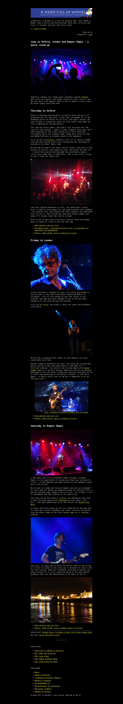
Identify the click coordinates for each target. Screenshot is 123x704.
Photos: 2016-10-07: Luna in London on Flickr (56, 418)
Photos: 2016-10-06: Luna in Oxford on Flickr (56, 233)
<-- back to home (38, 29)
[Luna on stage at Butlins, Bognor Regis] (61, 71)
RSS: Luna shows (42, 656)
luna (90, 34)
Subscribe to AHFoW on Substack (49, 651)
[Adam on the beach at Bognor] (61, 600)
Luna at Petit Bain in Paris (49, 635)
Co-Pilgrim (49, 140)
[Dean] (61, 267)
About (37, 672)
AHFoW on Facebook (43, 681)
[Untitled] (61, 182)
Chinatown (63, 500)
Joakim (84, 97)
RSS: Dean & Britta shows (46, 662)
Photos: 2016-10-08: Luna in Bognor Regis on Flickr (59, 628)
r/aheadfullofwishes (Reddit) (48, 678)
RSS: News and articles (45, 653)
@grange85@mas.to (42, 683)
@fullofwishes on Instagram (47, 686)
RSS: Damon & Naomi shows (46, 659)
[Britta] (61, 332)
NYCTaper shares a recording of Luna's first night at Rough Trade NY (68, 632)
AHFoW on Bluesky (42, 675)
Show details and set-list (47, 225)
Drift (45, 305)
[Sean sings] (61, 540)
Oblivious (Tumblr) (43, 689)
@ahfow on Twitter (43, 692)
